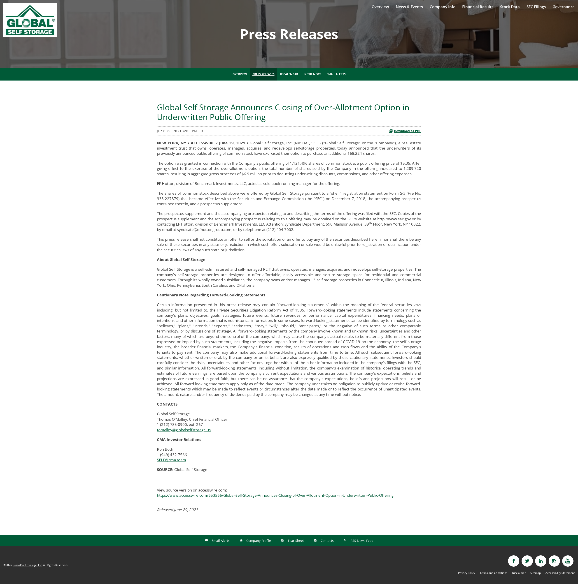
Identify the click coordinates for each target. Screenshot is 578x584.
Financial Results (477, 6)
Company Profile (258, 540)
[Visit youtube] (567, 561)
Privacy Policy (466, 573)
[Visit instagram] (554, 561)
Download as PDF (407, 131)
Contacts (327, 540)
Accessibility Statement (560, 573)
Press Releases (263, 74)
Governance (563, 6)
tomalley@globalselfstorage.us (184, 429)
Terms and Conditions (493, 573)
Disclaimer (519, 573)
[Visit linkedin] (540, 561)
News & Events (409, 6)
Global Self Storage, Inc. (27, 565)
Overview (380, 6)
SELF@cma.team (171, 459)
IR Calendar (289, 74)
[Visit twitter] (527, 561)
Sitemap (535, 573)
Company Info (442, 6)
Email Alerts (336, 74)
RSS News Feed (361, 540)
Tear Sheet (295, 540)
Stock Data (510, 6)
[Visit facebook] (513, 561)
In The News (312, 74)
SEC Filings (536, 6)
